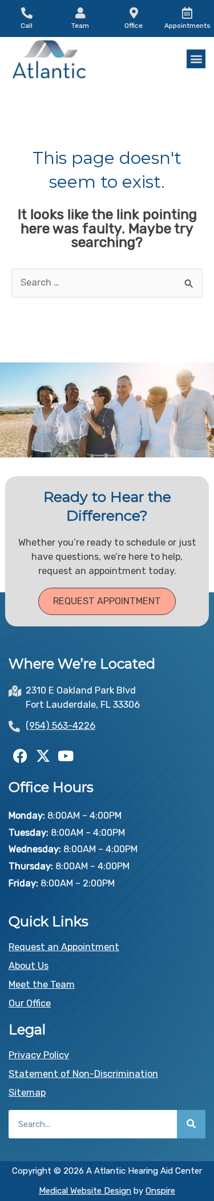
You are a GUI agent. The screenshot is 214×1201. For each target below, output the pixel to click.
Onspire (160, 1191)
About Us (29, 965)
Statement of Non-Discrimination (83, 1073)
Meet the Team (42, 984)
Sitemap (27, 1092)
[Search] (191, 1124)
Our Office (30, 1003)
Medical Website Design (85, 1191)
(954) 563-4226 (60, 725)
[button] (196, 58)
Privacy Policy (39, 1055)
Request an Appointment (64, 947)
